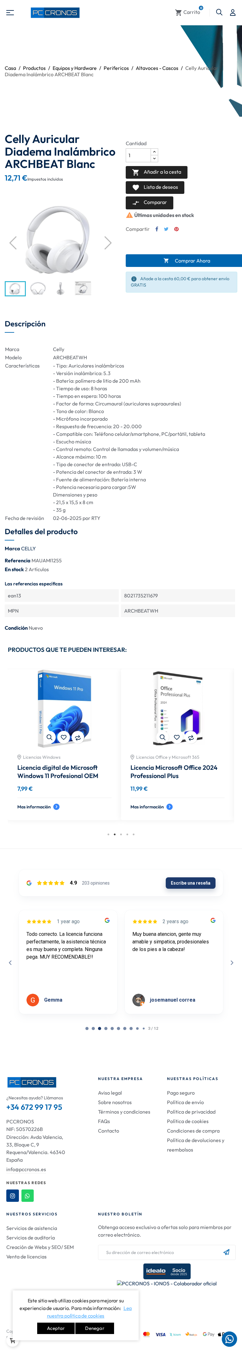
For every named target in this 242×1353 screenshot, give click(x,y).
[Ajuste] (233, 12)
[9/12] (144, 1028)
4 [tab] (127, 834)
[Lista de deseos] (63, 737)
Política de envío (185, 1102)
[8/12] (137, 1028)
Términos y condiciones (124, 1112)
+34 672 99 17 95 (34, 1107)
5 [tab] (133, 834)
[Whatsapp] (27, 1195)
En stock (14, 569)
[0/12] (87, 1028)
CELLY (28, 548)
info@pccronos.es (26, 1169)
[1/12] (93, 1028)
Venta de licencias (26, 1256)
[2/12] (99, 1028)
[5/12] (118, 1028)
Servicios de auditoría (30, 1237)
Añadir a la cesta (156, 172)
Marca (12, 548)
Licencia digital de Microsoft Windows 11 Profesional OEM (57, 771)
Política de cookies (188, 1121)
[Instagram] (12, 1195)
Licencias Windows (41, 757)
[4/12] (112, 1028)
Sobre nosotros (115, 1102)
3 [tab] (121, 834)
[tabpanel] (64, 749)
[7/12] (131, 1028)
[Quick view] (49, 737)
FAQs (104, 1121)
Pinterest (176, 229)
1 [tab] (108, 834)
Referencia (18, 560)
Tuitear (166, 229)
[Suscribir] (226, 1252)
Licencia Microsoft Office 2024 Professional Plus (173, 771)
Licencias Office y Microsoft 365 (167, 757)
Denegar (94, 1328)
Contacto (108, 1131)
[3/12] (106, 1028)
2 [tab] (115, 834)
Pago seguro (181, 1093)
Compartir (156, 229)
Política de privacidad (191, 1112)
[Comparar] (78, 737)
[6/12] (125, 1028)
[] (12, 1340)
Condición (16, 628)
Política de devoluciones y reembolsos (195, 1145)
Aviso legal (110, 1093)
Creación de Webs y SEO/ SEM (40, 1247)
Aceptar (56, 1328)
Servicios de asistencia (31, 1228)
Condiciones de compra (193, 1131)
